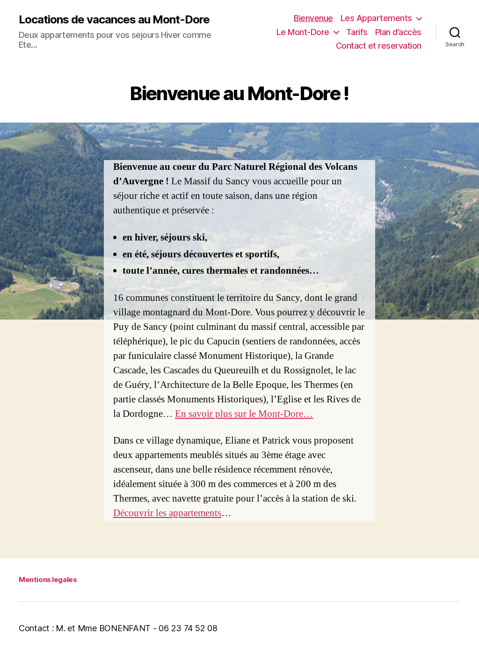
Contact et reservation (378, 46)
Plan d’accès (398, 32)
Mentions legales (48, 579)
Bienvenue (313, 18)
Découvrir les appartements (167, 513)
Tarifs (357, 32)
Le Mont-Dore (302, 32)
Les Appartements (376, 18)
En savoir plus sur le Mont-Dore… (244, 414)
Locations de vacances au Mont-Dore (114, 19)
